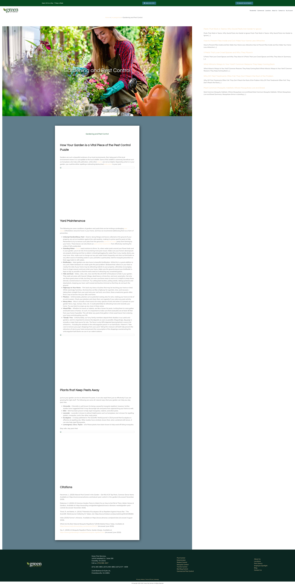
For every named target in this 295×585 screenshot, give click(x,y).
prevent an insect (110, 241)
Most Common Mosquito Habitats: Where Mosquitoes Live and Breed (234, 88)
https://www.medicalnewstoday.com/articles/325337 (79, 526)
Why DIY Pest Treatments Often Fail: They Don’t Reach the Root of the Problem (238, 76)
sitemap (156, 579)
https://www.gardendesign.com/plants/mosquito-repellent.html (82, 532)
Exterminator (181, 560)
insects (99, 162)
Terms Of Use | (150, 579)
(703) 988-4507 (102, 563)
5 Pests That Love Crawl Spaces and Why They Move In (228, 52)
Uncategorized (116, 17)
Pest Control (181, 558)
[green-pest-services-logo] (10, 8)
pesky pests (108, 164)
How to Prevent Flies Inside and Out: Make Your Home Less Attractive (234, 41)
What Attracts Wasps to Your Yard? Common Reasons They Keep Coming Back (239, 64)
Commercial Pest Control (185, 571)
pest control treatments (102, 244)
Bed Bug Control (182, 569)
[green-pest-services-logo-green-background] (34, 562)
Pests (78, 248)
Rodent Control (182, 562)
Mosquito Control (183, 564)
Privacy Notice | (141, 579)
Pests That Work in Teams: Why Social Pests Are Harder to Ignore (232, 29)
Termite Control (182, 567)
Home (107, 17)
